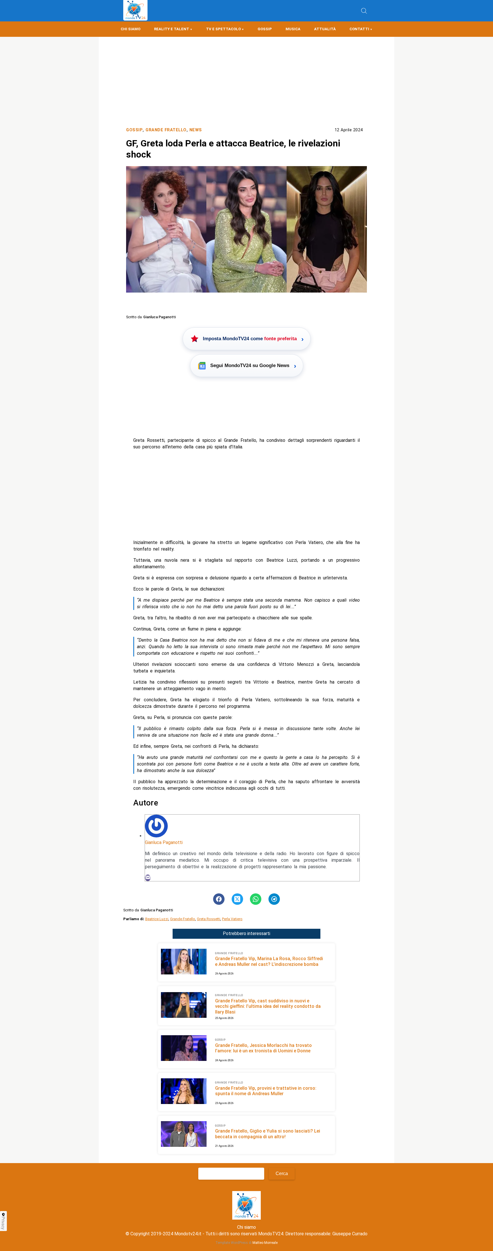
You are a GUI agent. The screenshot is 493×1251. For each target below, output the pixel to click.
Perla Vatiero (232, 919)
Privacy (3, 1223)
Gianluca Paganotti (164, 842)
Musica (293, 29)
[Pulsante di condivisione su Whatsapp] (255, 899)
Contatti (359, 29)
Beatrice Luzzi (156, 919)
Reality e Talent (171, 29)
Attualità (325, 29)
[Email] (148, 878)
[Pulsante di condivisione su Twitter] (237, 899)
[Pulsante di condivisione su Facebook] (219, 899)
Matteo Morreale (265, 1243)
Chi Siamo (130, 29)
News (195, 130)
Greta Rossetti (208, 919)
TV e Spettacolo (223, 29)
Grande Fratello (166, 130)
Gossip (265, 29)
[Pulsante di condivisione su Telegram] (274, 899)
